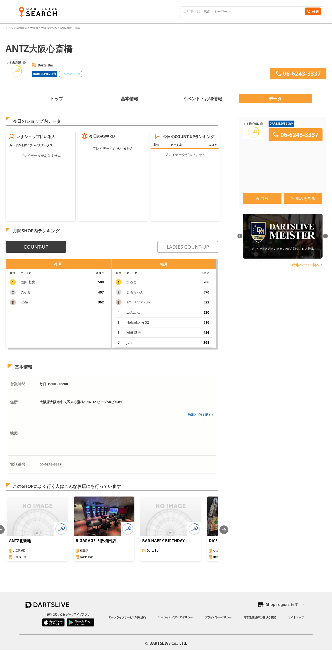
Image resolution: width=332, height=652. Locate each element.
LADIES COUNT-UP (188, 247)
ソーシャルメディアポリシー (175, 617)
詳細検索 (22, 28)
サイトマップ (296, 617)
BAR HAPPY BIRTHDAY (163, 540)
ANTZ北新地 (20, 540)
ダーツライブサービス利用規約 (127, 617)
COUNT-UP (36, 247)
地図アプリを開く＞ (201, 415)
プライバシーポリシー (218, 617)
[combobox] (241, 12)
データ (275, 98)
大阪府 (34, 28)
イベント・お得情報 (202, 98)
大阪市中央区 (49, 28)
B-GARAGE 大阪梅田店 (96, 540)
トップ (10, 28)
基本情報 (129, 98)
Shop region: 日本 (282, 604)
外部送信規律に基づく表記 (260, 617)
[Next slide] (224, 529)
